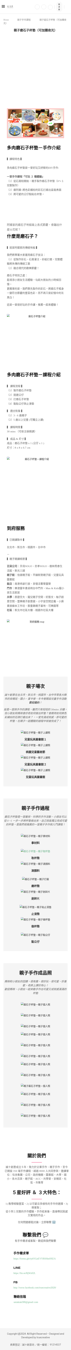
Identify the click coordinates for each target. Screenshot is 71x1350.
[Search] (67, 7)
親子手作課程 (24, 19)
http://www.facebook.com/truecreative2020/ (34, 1287)
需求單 (59, 7)
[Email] (43, 6)
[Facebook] (37, 6)
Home (6, 19)
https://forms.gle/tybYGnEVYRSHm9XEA (34, 1258)
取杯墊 (35, 858)
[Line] (50, 6)
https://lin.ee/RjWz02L (24, 1273)
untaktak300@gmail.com (26, 1302)
